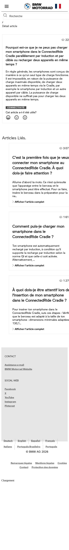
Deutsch (8, 440)
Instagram (10, 401)
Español (35, 440)
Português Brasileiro (28, 446)
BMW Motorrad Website (18, 369)
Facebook (10, 389)
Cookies (62, 463)
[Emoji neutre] (16, 117)
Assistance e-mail (14, 364)
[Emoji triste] (24, 117)
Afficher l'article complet (29, 202)
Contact (24, 467)
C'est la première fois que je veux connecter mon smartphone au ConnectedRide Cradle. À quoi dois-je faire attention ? (40, 165)
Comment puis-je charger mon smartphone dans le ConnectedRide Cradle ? (38, 231)
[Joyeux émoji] (8, 117)
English (22, 440)
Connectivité (16, 107)
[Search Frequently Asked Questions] (5, 16)
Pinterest (10, 405)
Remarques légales (21, 463)
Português (51, 446)
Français (50, 440)
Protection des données (45, 467)
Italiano (8, 446)
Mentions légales (44, 463)
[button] (61, 6)
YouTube (9, 397)
